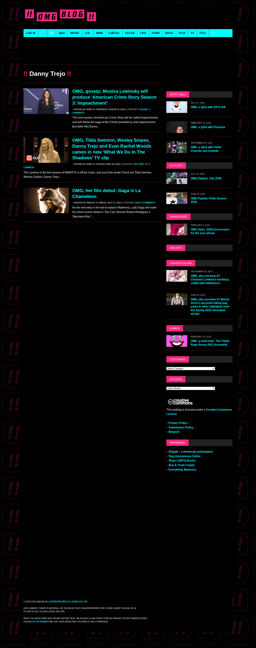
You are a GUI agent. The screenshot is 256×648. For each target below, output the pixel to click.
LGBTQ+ (114, 33)
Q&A (62, 33)
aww (99, 33)
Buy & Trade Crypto (182, 465)
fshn (156, 33)
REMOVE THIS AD (92, 56)
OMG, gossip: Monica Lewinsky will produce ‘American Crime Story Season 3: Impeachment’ (114, 97)
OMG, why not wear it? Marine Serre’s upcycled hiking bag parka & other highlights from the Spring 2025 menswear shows (210, 306)
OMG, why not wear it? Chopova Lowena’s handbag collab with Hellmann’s (210, 279)
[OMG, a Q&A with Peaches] (176, 130)
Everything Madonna (182, 469)
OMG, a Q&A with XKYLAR (208, 107)
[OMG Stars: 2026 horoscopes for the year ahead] (176, 232)
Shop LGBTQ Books (182, 460)
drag (169, 33)
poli (203, 33)
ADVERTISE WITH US (60, 601)
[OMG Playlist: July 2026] (176, 181)
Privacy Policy (178, 422)
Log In (31, 33)
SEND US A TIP (79, 601)
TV (146, 164)
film (182, 33)
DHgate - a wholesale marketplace (191, 451)
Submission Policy (181, 427)
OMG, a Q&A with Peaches (208, 127)
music (74, 33)
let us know (39, 621)
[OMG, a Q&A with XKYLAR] (176, 110)
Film (137, 202)
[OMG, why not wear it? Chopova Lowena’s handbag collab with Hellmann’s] (176, 279)
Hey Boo (139, 164)
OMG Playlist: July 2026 (206, 178)
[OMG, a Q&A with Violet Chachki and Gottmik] (176, 150)
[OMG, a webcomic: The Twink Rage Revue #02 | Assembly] (176, 344)
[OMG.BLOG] (61, 14)
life (143, 33)
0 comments (148, 202)
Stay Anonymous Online (185, 456)
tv (192, 33)
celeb (130, 33)
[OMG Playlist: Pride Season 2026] (176, 201)
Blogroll (174, 431)
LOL (87, 33)
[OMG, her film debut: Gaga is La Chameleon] (46, 210)
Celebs (143, 109)
